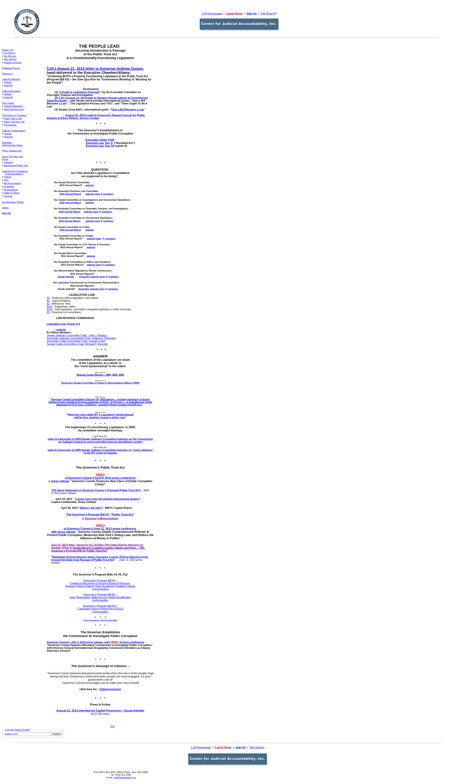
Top (112, 726)
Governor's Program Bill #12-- (100, 606)
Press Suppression (12, 150)
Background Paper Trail (16, 165)
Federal (7, 82)
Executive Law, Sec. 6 (99, 143)
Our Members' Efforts (13, 202)
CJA (205, 13)
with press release (63, 531)
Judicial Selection (11, 79)
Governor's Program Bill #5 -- (100, 594)
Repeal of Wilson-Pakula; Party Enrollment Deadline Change (100, 586)
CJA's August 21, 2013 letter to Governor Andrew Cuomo (95, 68)
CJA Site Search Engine (17, 729)
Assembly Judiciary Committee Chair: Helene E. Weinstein (81, 338)
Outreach (8, 162)
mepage (206, 747)
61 (48, 300)
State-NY (8, 85)
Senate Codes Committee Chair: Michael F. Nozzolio (77, 344)
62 (48, 303)
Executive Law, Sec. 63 (100, 145)
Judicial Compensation (13, 130)
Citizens (8, 196)
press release (60, 481)
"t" (96, 490)
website (61, 329)
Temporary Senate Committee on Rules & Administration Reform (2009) (100, 383)
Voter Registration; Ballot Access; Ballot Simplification (100, 597)
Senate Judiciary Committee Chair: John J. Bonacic (77, 335)
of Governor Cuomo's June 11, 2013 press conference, (100, 528)
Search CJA (11, 734)
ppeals (13, 125)
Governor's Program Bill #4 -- (100, 580)
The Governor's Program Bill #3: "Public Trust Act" (100, 514)
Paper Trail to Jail (13, 118)
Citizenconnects (110, 689)
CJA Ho (196, 747)
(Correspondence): (14, 174)
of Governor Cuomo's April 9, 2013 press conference (100, 477)
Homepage (215, 13)
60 (48, 298)
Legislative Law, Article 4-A (63, 324)
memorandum (100, 600)
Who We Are (10, 59)
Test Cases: (8, 103)
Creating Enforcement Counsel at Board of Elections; (100, 583)
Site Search (268, 13)
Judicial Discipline (11, 91)
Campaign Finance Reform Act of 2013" (101, 608)
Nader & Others (12, 193)
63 (48, 312)
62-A (49, 306)
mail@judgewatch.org (125, 777)
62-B (49, 309)
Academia (9, 186)
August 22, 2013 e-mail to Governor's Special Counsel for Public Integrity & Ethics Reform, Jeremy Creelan (96, 117)
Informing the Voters (12, 145)
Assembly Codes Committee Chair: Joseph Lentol (76, 341)
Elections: (7, 142)
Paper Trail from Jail (14, 121)
